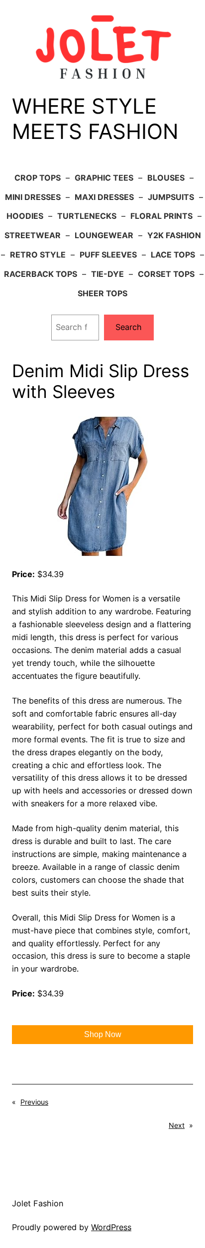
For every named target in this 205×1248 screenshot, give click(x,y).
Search (128, 327)
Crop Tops (37, 178)
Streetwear (32, 235)
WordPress (111, 1227)
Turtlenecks (86, 216)
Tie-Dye (107, 274)
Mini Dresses (33, 197)
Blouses (166, 178)
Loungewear (104, 235)
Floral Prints (161, 216)
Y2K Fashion (174, 235)
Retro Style (38, 255)
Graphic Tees (104, 178)
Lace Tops (173, 255)
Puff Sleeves (108, 255)
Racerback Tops (40, 274)
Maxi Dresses (104, 197)
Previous (34, 1102)
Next (177, 1125)
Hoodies (24, 216)
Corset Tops (166, 274)
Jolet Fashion (37, 1203)
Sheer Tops (102, 293)
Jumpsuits (171, 197)
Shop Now (102, 1034)
